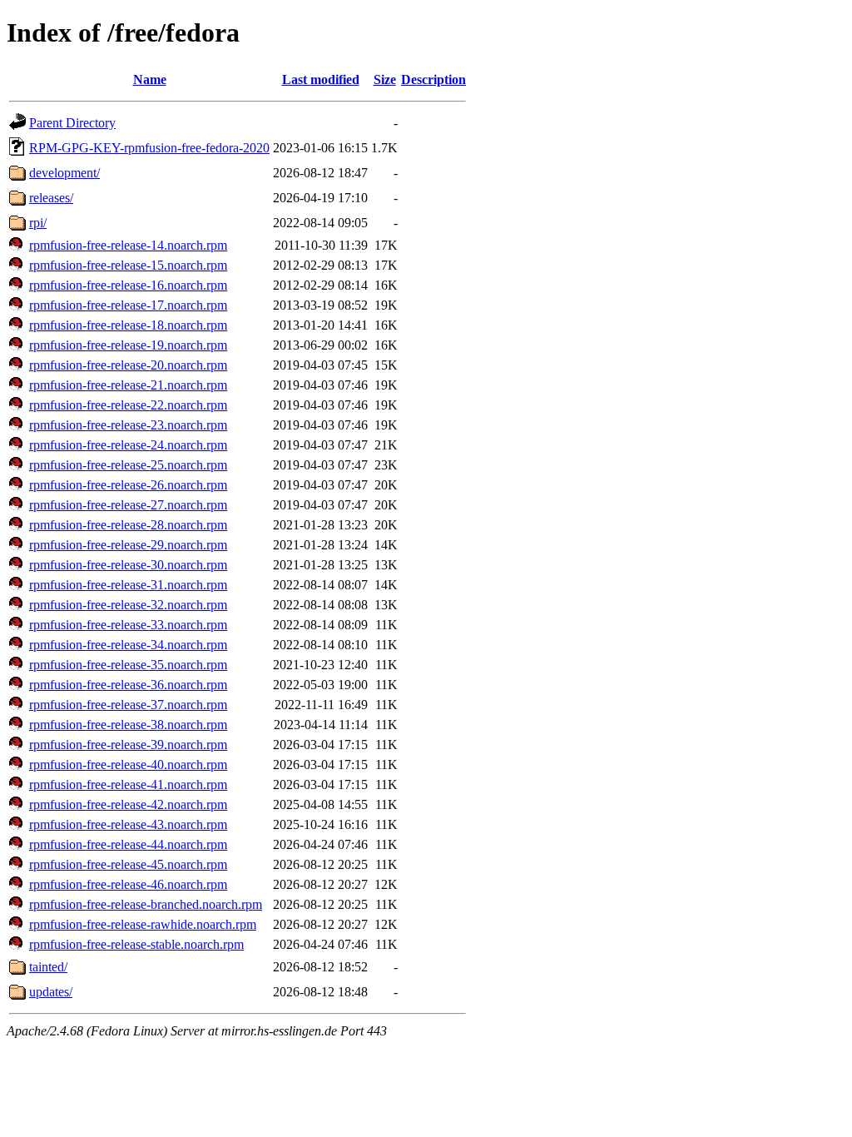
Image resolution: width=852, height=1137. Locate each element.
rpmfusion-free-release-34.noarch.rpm (128, 645)
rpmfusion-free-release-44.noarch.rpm (128, 844)
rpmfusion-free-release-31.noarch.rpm (128, 585)
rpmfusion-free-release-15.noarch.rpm (128, 265)
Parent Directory (72, 123)
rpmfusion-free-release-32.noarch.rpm (128, 605)
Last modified (320, 79)
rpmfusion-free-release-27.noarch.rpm (128, 505)
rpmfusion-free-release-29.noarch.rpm (128, 545)
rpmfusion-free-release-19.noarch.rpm (128, 345)
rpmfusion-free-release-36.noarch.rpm (128, 685)
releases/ (51, 198)
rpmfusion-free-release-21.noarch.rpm (128, 385)
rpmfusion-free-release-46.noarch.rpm (128, 884)
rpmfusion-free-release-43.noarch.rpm (128, 824)
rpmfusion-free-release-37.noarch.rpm (128, 705)
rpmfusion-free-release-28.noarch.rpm (128, 525)
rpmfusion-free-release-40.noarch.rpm (128, 764)
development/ (64, 173)
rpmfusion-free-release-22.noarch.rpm (128, 405)
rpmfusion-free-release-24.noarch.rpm (128, 445)
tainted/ (48, 967)
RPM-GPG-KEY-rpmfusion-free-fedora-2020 (149, 148)
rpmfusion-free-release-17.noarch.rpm (128, 305)
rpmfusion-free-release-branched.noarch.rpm (145, 904)
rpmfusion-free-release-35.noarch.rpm (128, 665)
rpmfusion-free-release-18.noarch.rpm (128, 325)
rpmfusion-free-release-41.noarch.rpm (128, 784)
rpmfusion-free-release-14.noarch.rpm (128, 245)
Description (433, 79)
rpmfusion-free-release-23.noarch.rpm (128, 425)
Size (385, 79)
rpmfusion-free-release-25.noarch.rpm (128, 465)
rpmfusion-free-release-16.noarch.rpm (128, 285)
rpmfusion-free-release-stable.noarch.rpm (136, 944)
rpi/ (38, 223)
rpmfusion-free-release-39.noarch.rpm (128, 744)
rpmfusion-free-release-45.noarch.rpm (128, 864)
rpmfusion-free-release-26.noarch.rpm (128, 485)
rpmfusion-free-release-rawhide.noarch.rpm (142, 924)
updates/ (50, 992)
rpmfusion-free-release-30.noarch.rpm (128, 565)
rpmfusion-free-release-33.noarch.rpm (128, 625)
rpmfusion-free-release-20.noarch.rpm (128, 365)
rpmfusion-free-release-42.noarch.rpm (128, 804)
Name (149, 79)
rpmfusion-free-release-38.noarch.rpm (128, 724)
